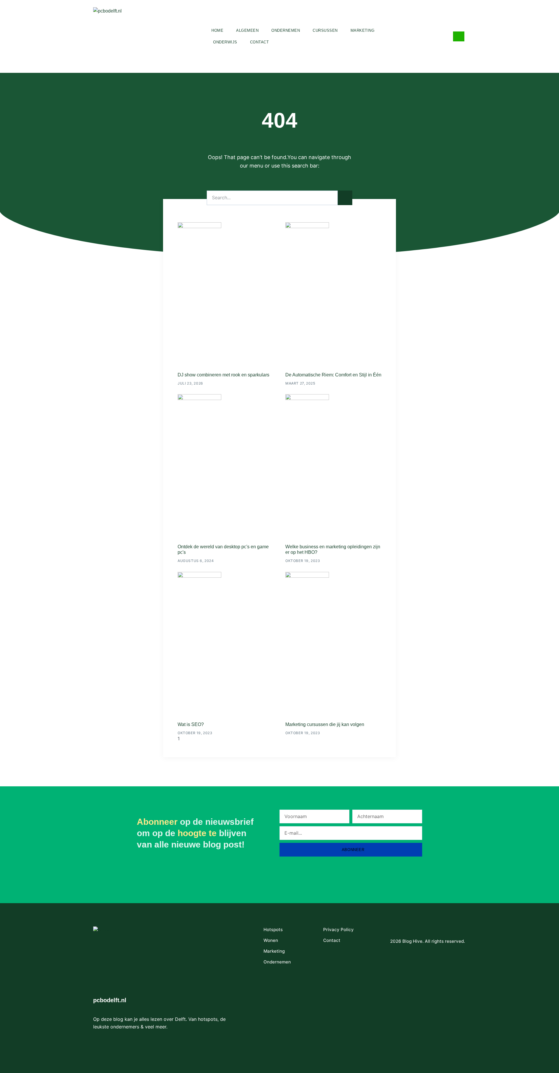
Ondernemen (285, 30)
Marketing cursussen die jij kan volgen (324, 724)
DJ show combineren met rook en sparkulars (223, 374)
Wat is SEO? (191, 724)
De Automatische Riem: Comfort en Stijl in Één (333, 374)
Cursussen (325, 30)
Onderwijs (225, 42)
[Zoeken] (345, 198)
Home (217, 30)
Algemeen (247, 30)
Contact (259, 42)
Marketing (363, 30)
